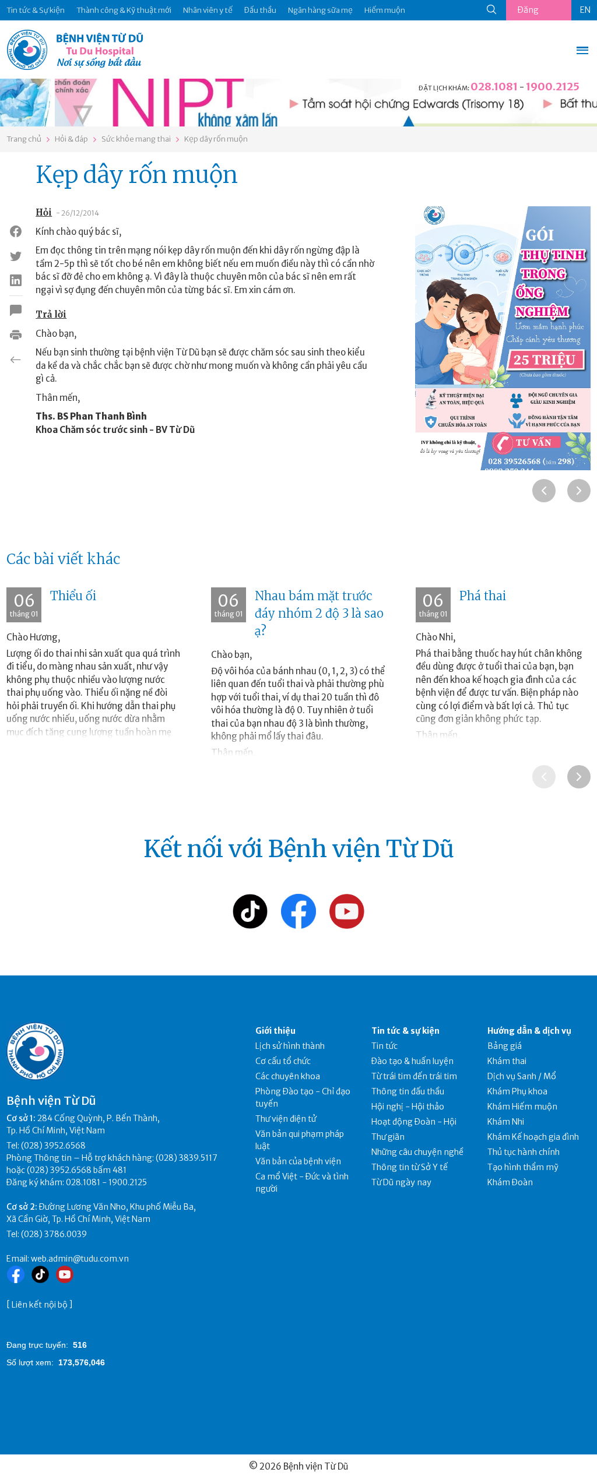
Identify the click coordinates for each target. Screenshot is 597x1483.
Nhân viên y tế (208, 10)
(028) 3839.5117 (186, 1158)
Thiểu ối (73, 596)
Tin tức (384, 1046)
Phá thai (482, 596)
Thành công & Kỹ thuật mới (123, 10)
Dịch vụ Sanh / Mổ (521, 1076)
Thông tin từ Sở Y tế (409, 1167)
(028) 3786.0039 (54, 1234)
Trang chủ (23, 139)
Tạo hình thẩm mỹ (523, 1167)
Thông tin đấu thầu (407, 1091)
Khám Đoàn (510, 1182)
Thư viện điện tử (286, 1119)
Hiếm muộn (384, 10)
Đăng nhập (528, 12)
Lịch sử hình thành (290, 1046)
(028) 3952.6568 (53, 1145)
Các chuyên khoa (287, 1076)
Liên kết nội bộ (40, 1304)
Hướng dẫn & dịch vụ (529, 1031)
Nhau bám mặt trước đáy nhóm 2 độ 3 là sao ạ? (319, 613)
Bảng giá (504, 1046)
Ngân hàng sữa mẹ (320, 10)
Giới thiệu (275, 1031)
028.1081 (494, 86)
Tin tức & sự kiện (405, 1031)
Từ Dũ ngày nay (401, 1182)
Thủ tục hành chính (523, 1152)
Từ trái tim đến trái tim (414, 1076)
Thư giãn (388, 1137)
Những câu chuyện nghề (417, 1152)
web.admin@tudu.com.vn (80, 1258)
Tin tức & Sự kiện (35, 10)
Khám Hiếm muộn (522, 1106)
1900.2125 (553, 86)
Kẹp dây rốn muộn (216, 139)
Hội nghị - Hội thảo (407, 1106)
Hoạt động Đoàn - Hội (413, 1121)
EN (585, 10)
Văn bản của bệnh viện (298, 1161)
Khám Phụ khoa (517, 1091)
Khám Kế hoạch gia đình (533, 1137)
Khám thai (506, 1061)
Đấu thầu (260, 10)
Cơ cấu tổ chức (283, 1061)
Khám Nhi (505, 1121)
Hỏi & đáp (71, 139)
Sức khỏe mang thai (136, 139)
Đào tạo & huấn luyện (412, 1061)
